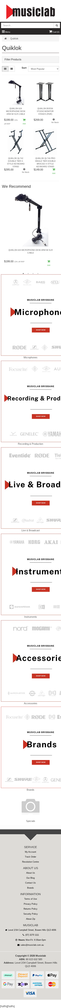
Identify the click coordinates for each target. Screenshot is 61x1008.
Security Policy (30, 914)
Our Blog (30, 878)
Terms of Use (30, 899)
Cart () (55, 32)
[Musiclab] (30, 12)
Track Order (30, 857)
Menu (7, 32)
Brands (30, 888)
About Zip (30, 919)
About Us (30, 873)
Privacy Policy (30, 904)
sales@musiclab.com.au (32, 945)
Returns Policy (30, 909)
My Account (30, 852)
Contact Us (30, 883)
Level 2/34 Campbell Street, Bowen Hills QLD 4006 (31, 930)
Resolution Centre (30, 862)
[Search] (57, 25)
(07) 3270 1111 (32, 935)
